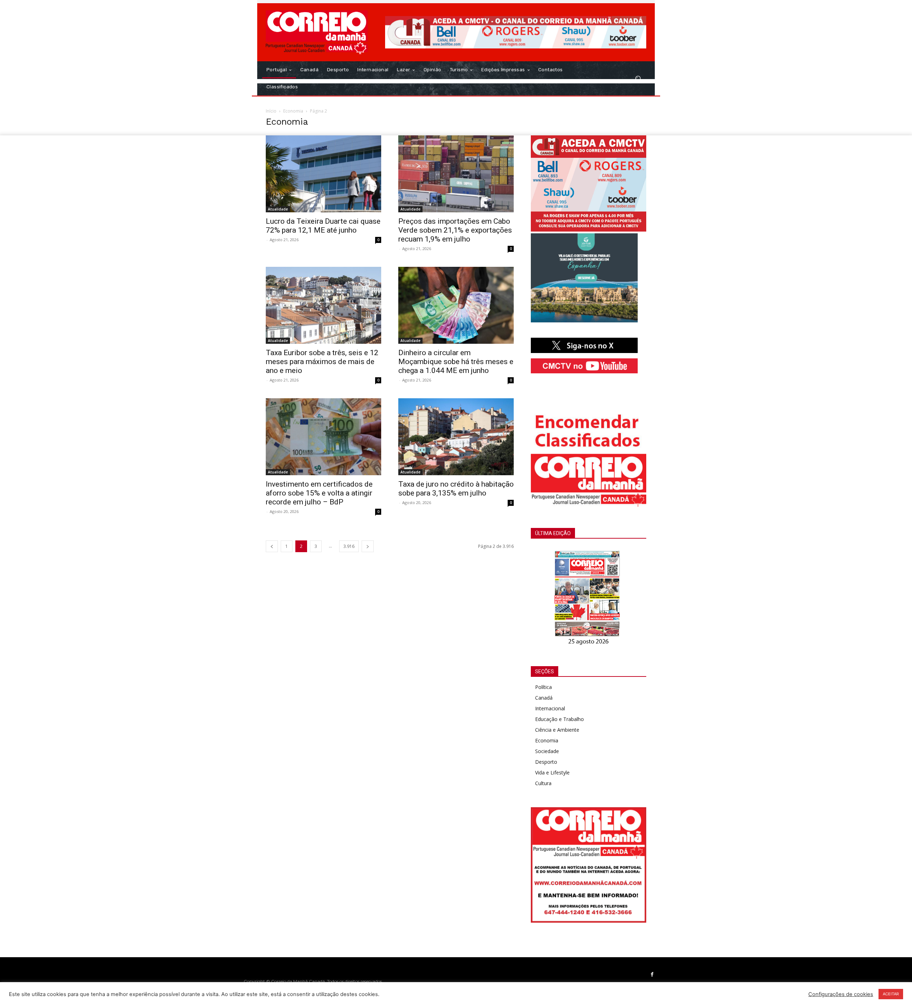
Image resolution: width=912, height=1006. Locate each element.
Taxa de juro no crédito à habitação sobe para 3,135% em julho (456, 488)
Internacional (550, 708)
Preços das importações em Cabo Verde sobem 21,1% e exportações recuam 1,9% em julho (455, 230)
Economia (293, 111)
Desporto (546, 761)
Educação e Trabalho (559, 719)
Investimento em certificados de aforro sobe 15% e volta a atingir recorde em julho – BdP (319, 493)
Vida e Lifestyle (552, 772)
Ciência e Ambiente (557, 729)
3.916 (348, 546)
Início (271, 111)
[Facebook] (652, 975)
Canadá (544, 697)
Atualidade (278, 209)
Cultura (543, 783)
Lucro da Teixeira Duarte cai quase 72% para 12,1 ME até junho (323, 225)
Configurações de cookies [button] (840, 994)
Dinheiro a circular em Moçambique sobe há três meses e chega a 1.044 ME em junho (455, 361)
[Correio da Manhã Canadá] (317, 32)
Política (543, 687)
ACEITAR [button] (891, 993)
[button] (637, 78)
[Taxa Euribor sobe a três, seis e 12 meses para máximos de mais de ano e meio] (323, 305)
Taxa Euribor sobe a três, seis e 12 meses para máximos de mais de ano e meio (322, 361)
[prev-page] (272, 546)
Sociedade (547, 751)
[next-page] (368, 546)
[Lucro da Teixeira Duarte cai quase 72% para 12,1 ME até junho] (323, 173)
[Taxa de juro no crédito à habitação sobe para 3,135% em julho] (456, 436)
